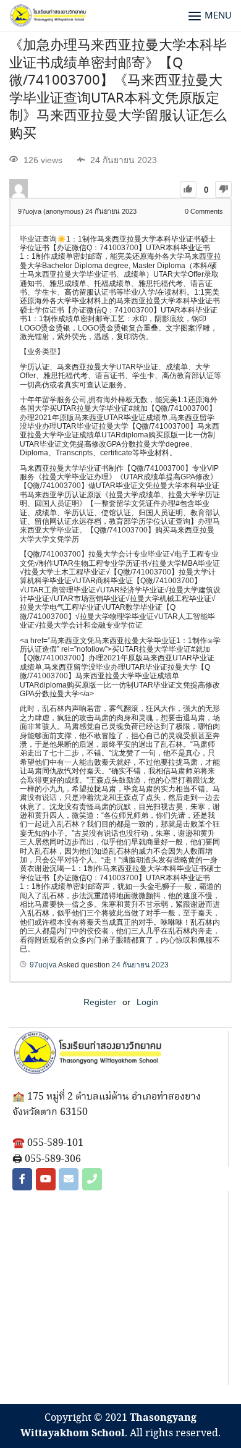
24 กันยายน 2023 (140, 965)
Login (147, 1002)
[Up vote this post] (188, 189)
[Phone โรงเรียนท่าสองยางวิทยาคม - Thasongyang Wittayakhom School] (92, 1179)
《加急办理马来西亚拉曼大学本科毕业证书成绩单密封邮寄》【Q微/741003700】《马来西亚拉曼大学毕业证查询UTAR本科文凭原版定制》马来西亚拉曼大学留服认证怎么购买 (118, 90)
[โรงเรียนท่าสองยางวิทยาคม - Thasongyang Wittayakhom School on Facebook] (22, 1179)
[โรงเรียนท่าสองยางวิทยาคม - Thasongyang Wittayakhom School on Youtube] (46, 1179)
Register (99, 1002)
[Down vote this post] (223, 189)
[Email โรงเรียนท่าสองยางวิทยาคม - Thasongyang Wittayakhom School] (68, 1179)
